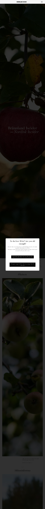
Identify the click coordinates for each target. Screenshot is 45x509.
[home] (21, 2)
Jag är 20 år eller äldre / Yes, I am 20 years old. (22, 256)
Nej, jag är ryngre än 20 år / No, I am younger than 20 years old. (22, 265)
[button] (41, 1)
